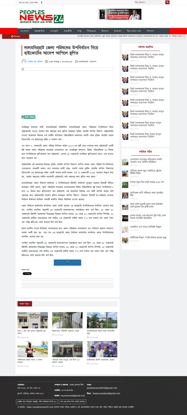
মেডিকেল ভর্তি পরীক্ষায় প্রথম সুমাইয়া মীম (146, 194)
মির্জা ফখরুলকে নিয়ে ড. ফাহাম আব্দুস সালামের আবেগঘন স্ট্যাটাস (147, 56)
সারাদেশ (118, 31)
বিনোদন (105, 31)
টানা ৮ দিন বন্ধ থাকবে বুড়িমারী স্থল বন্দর (32, 332)
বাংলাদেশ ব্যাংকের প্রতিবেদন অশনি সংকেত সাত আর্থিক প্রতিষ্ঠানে (146, 161)
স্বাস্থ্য (79, 31)
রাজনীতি (68, 31)
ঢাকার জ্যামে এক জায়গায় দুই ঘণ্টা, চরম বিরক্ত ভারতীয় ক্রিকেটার (148, 217)
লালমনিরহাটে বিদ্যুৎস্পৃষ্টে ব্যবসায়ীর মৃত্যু (100, 332)
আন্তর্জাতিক (39, 31)
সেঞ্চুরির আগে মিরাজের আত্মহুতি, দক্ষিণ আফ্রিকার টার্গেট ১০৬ (36, 401)
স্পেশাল (150, 31)
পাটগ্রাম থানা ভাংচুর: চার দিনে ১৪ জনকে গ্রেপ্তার (66, 361)
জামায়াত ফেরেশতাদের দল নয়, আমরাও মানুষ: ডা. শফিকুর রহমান (151, 36)
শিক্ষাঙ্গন (91, 31)
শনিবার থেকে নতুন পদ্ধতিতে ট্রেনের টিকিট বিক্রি (145, 172)
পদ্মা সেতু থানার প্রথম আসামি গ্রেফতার (72, 401)
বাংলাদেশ (24, 31)
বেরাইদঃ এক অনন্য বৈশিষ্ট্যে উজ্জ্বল (145, 226)
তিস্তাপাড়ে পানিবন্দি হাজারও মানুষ (65, 331)
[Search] (167, 2)
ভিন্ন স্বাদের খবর (134, 31)
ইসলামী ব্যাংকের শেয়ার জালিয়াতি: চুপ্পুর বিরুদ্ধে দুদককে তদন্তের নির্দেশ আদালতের (98, 36)
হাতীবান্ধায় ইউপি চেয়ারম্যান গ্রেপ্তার (100, 360)
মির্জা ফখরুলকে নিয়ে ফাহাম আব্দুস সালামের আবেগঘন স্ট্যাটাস (145, 124)
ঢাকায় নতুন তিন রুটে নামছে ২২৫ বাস (147, 182)
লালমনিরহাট (83, 61)
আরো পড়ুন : (25, 303)
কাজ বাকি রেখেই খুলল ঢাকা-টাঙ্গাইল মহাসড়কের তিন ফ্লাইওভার (146, 205)
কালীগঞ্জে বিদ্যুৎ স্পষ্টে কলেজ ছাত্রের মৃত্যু (148, 237)
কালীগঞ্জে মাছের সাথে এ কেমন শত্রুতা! (30, 361)
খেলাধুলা (54, 31)
